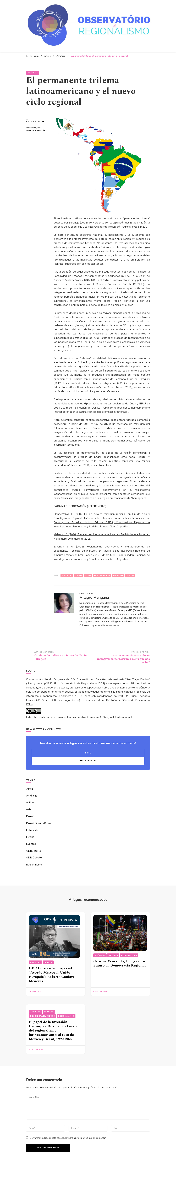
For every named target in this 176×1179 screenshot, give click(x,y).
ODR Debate (34, 857)
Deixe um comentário (37, 130)
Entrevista (32, 830)
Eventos (31, 844)
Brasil (78, 575)
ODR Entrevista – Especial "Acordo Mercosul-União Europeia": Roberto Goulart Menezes (51, 975)
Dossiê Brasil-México (38, 823)
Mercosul (118, 575)
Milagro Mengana (35, 122)
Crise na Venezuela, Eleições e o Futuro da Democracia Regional (119, 963)
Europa (30, 837)
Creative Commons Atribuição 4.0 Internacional (104, 717)
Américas (33, 73)
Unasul (130, 575)
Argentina (67, 575)
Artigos (30, 802)
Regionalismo (34, 864)
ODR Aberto (33, 850)
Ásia (28, 809)
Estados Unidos (102, 575)
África (29, 789)
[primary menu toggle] (4, 26)
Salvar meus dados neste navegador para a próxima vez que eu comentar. (68, 1138)
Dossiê (30, 816)
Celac (88, 575)
